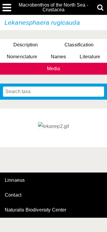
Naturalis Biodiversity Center (36, 210)
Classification (79, 44)
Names (58, 56)
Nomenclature (22, 56)
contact (13, 194)
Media (53, 68)
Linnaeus (15, 180)
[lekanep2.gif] (53, 126)
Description (25, 44)
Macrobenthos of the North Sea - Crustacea (53, 7)
